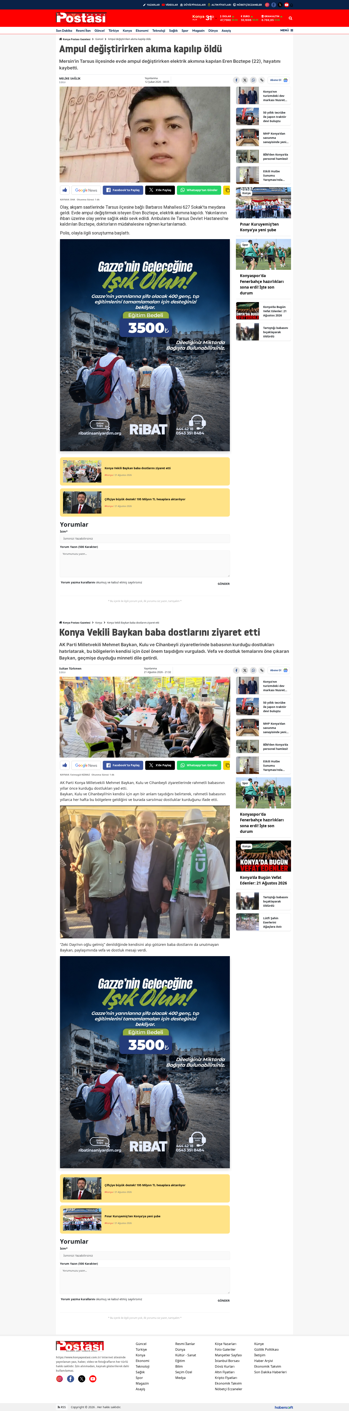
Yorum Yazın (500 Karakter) (79, 547)
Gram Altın (271, 16)
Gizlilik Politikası (266, 1349)
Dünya (213, 30)
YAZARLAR (153, 4)
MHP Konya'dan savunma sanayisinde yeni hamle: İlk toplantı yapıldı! (274, 138)
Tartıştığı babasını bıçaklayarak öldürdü (275, 332)
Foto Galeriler (225, 1349)
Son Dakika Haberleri (270, 1372)
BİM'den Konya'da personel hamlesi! (275, 157)
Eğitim (180, 1361)
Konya (127, 30)
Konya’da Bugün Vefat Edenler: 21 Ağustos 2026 (275, 311)
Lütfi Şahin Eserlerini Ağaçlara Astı (272, 922)
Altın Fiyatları (224, 1372)
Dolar (226, 16)
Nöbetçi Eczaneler (228, 1389)
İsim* (64, 531)
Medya (180, 1377)
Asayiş (226, 30)
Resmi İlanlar (185, 1344)
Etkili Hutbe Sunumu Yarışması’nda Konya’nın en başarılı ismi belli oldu (275, 175)
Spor (185, 30)
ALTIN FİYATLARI (221, 4)
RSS (63, 1407)
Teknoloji (158, 30)
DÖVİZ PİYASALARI (195, 4)
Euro (246, 16)
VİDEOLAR (172, 4)
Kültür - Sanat (185, 1355)
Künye (259, 1344)
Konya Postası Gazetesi (76, 39)
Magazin (198, 30)
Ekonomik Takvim (228, 1383)
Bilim (179, 1366)
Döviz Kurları (224, 1366)
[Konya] (263, 202)
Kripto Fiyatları (226, 1377)
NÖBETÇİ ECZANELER (249, 4)
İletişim (259, 1355)
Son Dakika (64, 30)
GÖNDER (224, 584)
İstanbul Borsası (227, 1361)
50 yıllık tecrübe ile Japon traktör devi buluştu (274, 117)
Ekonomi (142, 30)
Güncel (100, 30)
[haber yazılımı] (284, 1407)
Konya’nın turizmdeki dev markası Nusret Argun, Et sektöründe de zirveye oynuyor (274, 96)
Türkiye (113, 30)
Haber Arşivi (263, 1361)
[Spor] (263, 254)
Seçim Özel (183, 1372)
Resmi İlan (83, 30)
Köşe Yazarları (225, 1344)
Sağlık (173, 30)
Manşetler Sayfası (228, 1355)
